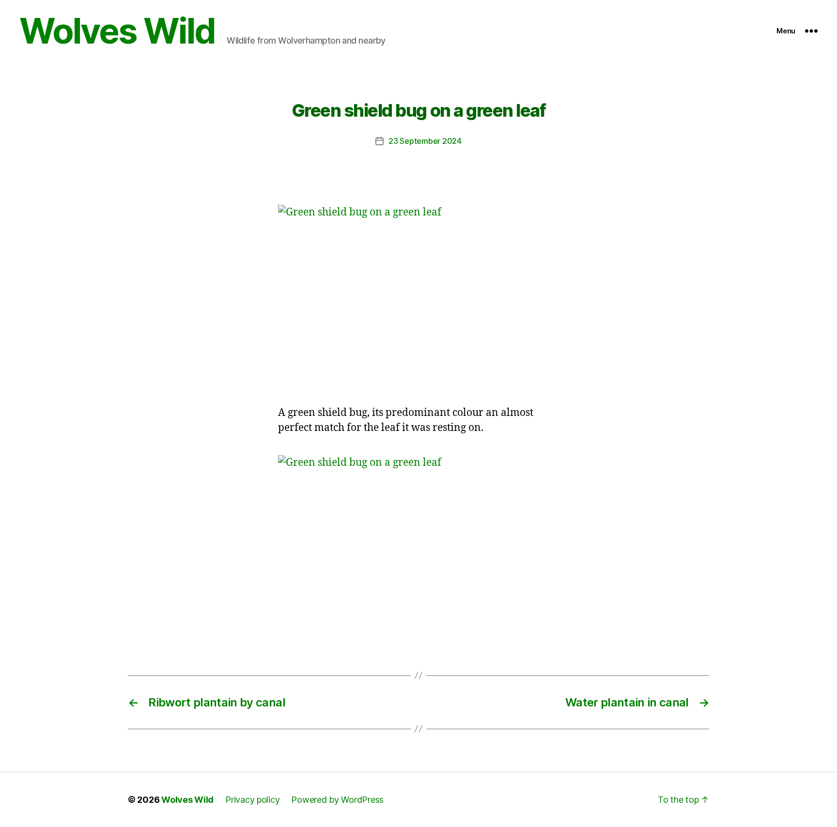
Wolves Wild (117, 31)
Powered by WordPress (337, 800)
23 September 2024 (424, 141)
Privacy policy (252, 800)
